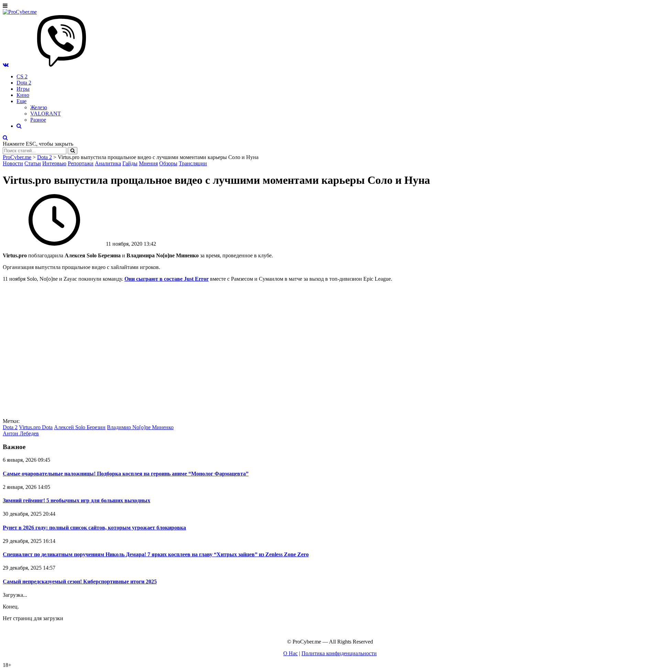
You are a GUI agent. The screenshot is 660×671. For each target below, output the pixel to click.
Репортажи (81, 163)
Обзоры (168, 163)
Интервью (54, 163)
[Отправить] (72, 150)
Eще (21, 101)
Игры (23, 89)
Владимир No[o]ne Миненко (140, 427)
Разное (38, 120)
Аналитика (108, 163)
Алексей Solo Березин (80, 427)
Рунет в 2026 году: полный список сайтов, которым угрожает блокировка (94, 527)
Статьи (32, 163)
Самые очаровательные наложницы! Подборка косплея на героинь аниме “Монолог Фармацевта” (126, 474)
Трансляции (193, 163)
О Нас (290, 653)
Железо (38, 107)
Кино (22, 95)
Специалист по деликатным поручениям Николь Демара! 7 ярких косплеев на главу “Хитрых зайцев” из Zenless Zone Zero (156, 554)
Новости (13, 163)
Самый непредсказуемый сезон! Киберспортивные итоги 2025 (80, 581)
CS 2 (22, 76)
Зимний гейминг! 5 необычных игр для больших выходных (76, 500)
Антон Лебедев (21, 433)
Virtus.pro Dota (36, 427)
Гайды (130, 163)
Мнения (148, 163)
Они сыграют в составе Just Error (166, 279)
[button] (6, 65)
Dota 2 (23, 83)
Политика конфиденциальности (339, 653)
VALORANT (45, 113)
